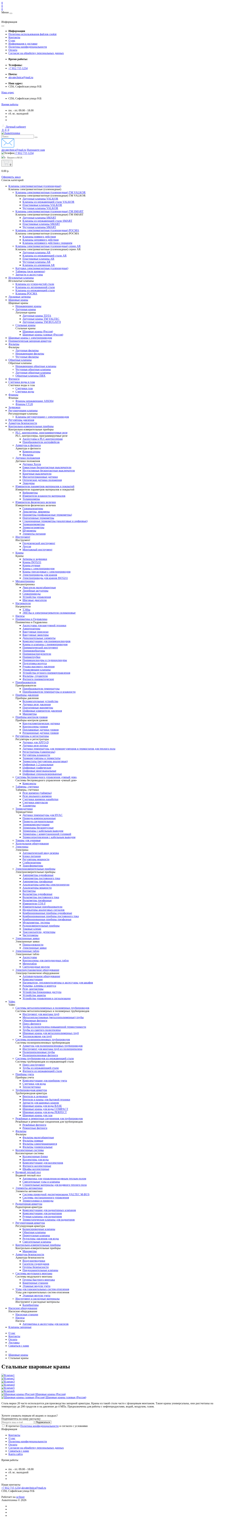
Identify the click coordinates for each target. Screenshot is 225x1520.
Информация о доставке (22, 43)
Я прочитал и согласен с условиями (47, 1425)
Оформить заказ (11, 176)
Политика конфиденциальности (27, 46)
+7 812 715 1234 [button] (11, 1487)
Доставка (14, 1342)
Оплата (12, 49)
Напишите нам (36, 149)
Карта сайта (15, 1454)
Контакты (14, 37)
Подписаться (43, 1422)
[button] (7, 92)
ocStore (20, 1496)
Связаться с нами (18, 1345)
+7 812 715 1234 (18, 68)
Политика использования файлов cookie (32, 34)
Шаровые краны (18, 1354)
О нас (11, 40)
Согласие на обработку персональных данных (36, 53)
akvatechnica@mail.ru (20, 77)
